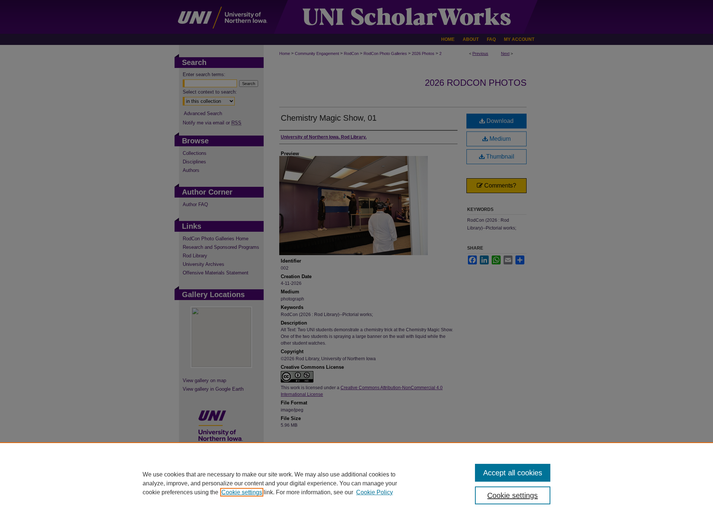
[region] (356, 483)
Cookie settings (241, 492)
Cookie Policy (374, 492)
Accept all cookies (512, 473)
